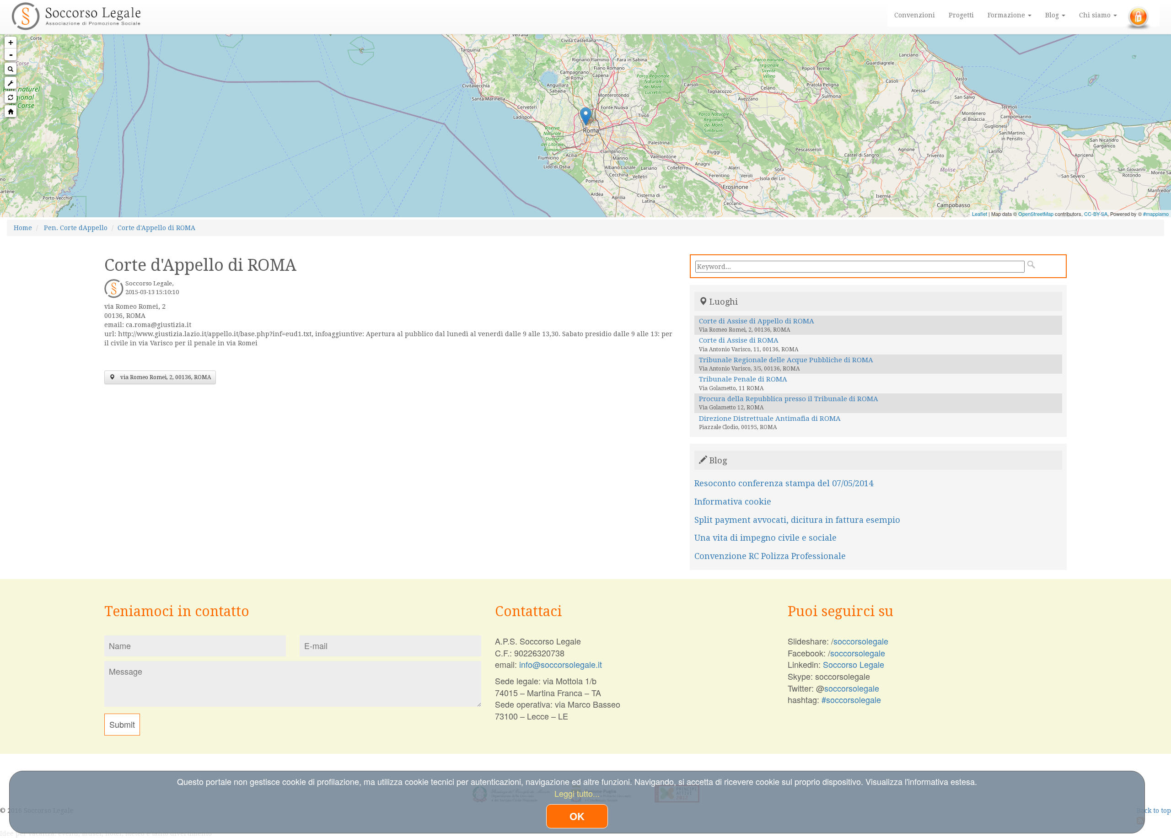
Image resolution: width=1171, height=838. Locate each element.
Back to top (1154, 810)
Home (23, 227)
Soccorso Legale (853, 664)
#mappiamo (1156, 213)
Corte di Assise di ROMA (739, 340)
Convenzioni (914, 15)
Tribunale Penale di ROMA (743, 379)
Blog (1053, 15)
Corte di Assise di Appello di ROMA (756, 321)
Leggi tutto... (577, 793)
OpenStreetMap (1035, 213)
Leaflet (979, 213)
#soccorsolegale (851, 699)
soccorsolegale (860, 641)
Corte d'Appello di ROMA (156, 227)
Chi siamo (1095, 15)
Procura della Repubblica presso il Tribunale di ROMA (788, 399)
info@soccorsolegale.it (560, 664)
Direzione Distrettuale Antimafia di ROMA (770, 418)
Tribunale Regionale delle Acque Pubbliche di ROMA (786, 360)
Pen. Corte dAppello (75, 227)
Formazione (1007, 15)
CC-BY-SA (1095, 213)
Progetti (961, 15)
